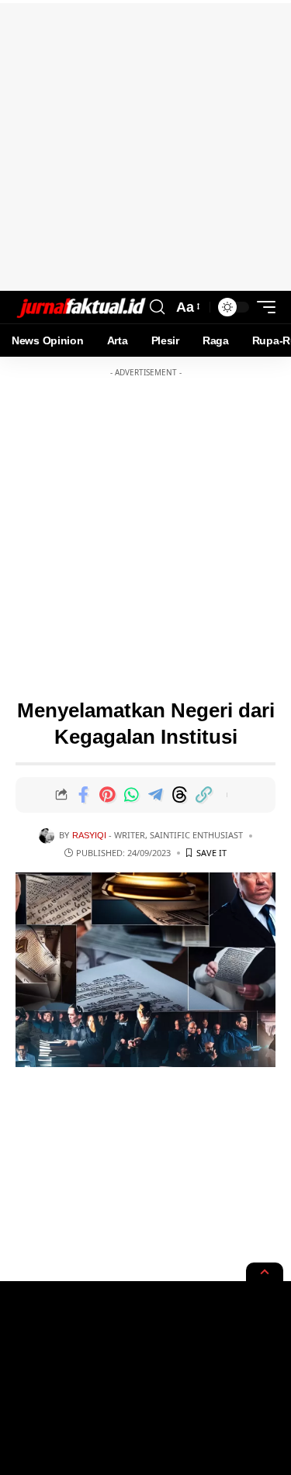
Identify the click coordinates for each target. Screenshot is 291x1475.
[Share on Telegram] (155, 794)
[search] (157, 307)
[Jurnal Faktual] (81, 307)
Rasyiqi (89, 835)
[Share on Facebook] (83, 794)
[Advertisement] (145, 145)
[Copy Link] (203, 794)
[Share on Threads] (179, 794)
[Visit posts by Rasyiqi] (46, 836)
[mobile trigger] (262, 307)
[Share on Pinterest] (107, 794)
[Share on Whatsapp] (131, 794)
